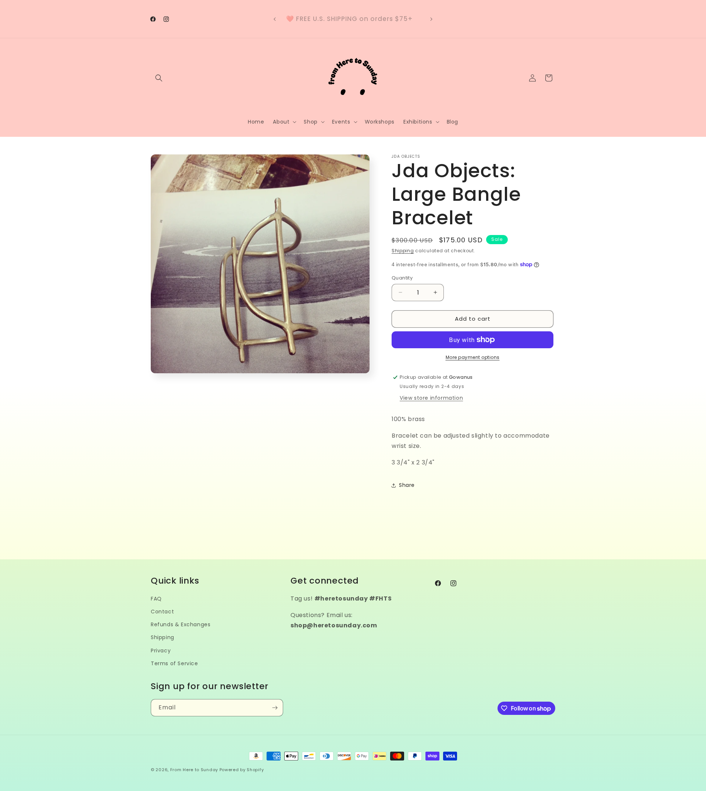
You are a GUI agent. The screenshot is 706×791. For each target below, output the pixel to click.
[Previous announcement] (275, 19)
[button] (159, 78)
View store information (431, 398)
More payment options (473, 357)
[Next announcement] (431, 19)
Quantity (402, 277)
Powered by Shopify (242, 770)
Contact (162, 611)
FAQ (156, 598)
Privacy (161, 650)
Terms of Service (174, 663)
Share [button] (407, 485)
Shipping (403, 250)
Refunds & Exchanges (180, 624)
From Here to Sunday (194, 770)
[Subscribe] (275, 707)
